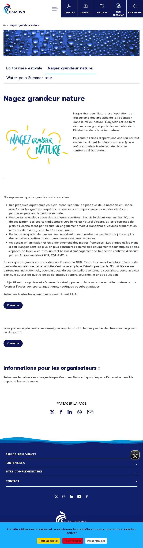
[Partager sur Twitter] (52, 412)
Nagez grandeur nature (70, 68)
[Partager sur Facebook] (61, 412)
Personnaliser (96, 541)
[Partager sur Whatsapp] (79, 412)
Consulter (13, 305)
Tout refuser (72, 541)
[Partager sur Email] (90, 412)
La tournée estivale (24, 68)
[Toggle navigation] (54, 8)
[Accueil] (14, 8)
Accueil (4, 25)
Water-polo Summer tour (29, 78)
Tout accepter (48, 541)
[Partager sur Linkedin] (70, 412)
